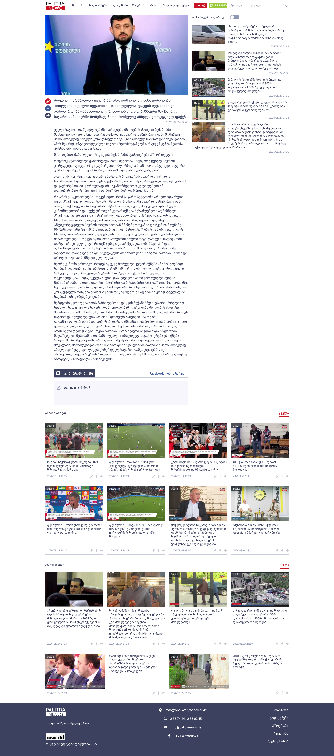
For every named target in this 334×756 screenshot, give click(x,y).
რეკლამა (281, 733)
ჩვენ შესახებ (278, 741)
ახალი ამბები (97, 5)
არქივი (154, 5)
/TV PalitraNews (186, 736)
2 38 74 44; (178, 718)
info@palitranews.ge (186, 727)
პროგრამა (138, 5)
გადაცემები (119, 5)
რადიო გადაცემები (176, 5)
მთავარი (78, 5)
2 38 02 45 (194, 718)
